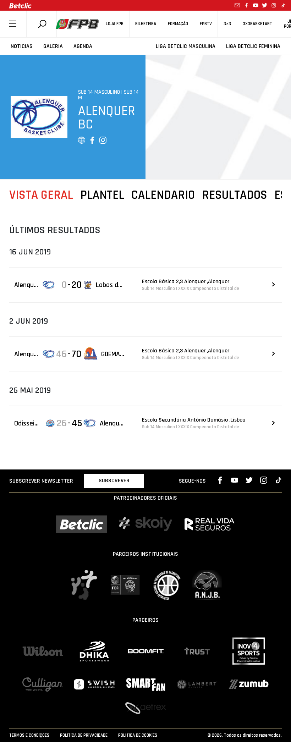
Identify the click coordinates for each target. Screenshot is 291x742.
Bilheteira (145, 24)
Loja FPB (114, 24)
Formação (178, 24)
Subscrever (114, 480)
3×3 (227, 24)
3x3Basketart (257, 24)
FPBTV (206, 24)
